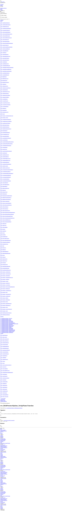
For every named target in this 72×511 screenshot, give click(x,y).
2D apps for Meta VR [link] (3, 447)
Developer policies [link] (3, 478)
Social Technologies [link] (3, 430)
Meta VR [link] (1, 431)
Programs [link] (1, 441)
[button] (36, 0)
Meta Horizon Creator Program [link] (5, 443)
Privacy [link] (1, 453)
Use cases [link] (1, 450)
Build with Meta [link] (2, 456)
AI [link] (0, 432)
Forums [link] (1, 454)
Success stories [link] (2, 449)
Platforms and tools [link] (3, 446)
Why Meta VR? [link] (2, 471)
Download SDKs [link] (3, 439)
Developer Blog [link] (2, 438)
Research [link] (1, 436)
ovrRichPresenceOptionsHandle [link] (9, 420)
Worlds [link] (1, 433)
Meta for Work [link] (2, 440)
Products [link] (1, 463)
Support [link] (1, 455)
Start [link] (1, 442)
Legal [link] (1, 452)
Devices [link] (1, 448)
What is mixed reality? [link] (3, 445)
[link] (2, 1)
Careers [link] (1, 435)
